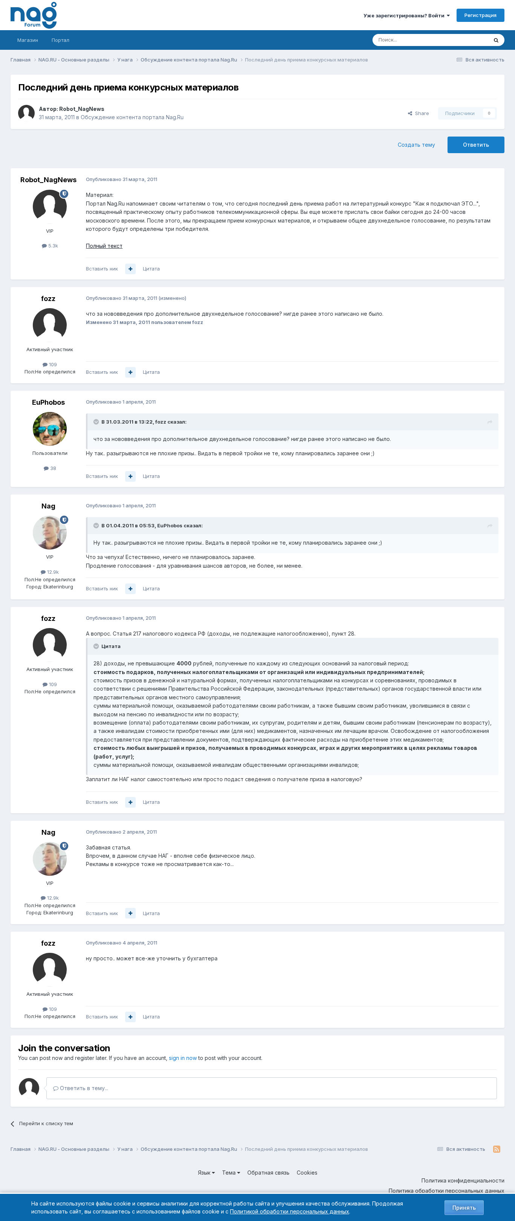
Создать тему (416, 144)
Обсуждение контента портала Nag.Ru (132, 117)
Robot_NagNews (81, 109)
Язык (205, 1172)
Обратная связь (268, 1172)
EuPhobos (48, 402)
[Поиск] (496, 40)
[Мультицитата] (130, 269)
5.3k (52, 246)
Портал (60, 40)
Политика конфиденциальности (463, 1180)
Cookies (307, 1172)
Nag (48, 506)
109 (52, 364)
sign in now (183, 1058)
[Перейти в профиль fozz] (50, 325)
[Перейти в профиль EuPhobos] (50, 429)
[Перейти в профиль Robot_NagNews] (26, 113)
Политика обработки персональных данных (446, 1190)
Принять (464, 1207)
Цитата (151, 269)
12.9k (52, 572)
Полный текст (104, 246)
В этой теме (464, 40)
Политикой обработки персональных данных (289, 1211)
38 (52, 468)
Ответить (476, 144)
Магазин (27, 40)
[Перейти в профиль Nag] (50, 533)
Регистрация (480, 15)
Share (420, 113)
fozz (48, 299)
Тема (229, 1172)
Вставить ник (102, 269)
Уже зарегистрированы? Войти (405, 15)
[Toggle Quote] (96, 422)
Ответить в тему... (83, 1088)
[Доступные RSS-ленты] (496, 1149)
